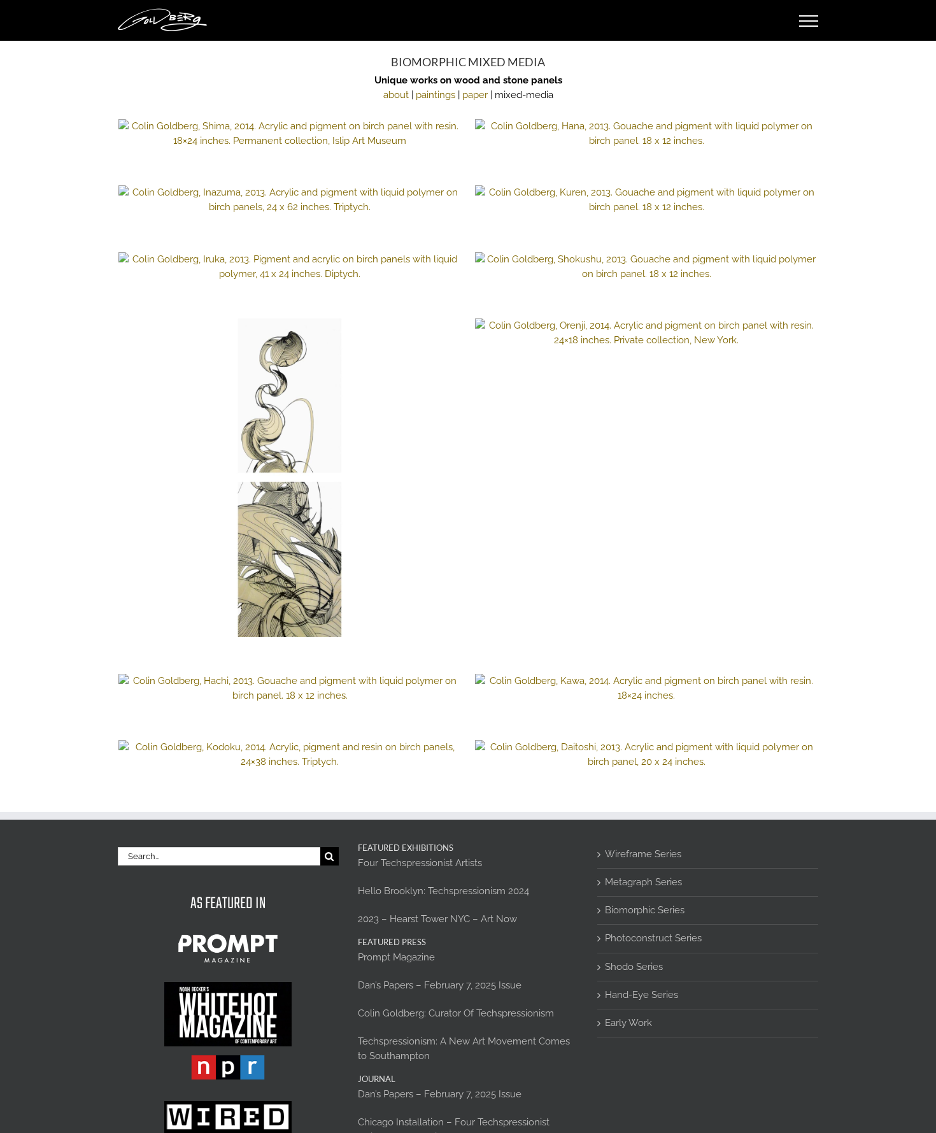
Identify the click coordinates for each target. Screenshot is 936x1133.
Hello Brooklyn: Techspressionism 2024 (443, 891)
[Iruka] (289, 266)
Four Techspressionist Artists (420, 863)
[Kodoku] (289, 754)
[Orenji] (646, 333)
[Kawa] (646, 688)
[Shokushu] (646, 266)
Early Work (628, 1023)
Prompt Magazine (396, 957)
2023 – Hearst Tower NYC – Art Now (437, 919)
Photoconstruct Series (653, 938)
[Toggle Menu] (809, 21)
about (396, 95)
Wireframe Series (643, 854)
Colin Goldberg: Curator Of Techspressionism (456, 1013)
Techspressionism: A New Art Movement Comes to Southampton (464, 1049)
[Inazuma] (289, 200)
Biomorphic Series (644, 910)
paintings (435, 95)
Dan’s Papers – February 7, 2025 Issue (439, 985)
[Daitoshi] (646, 754)
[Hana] (646, 133)
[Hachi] (289, 688)
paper (475, 95)
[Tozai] (289, 477)
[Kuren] (646, 200)
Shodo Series (634, 967)
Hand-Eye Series (641, 995)
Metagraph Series (643, 882)
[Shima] (289, 133)
